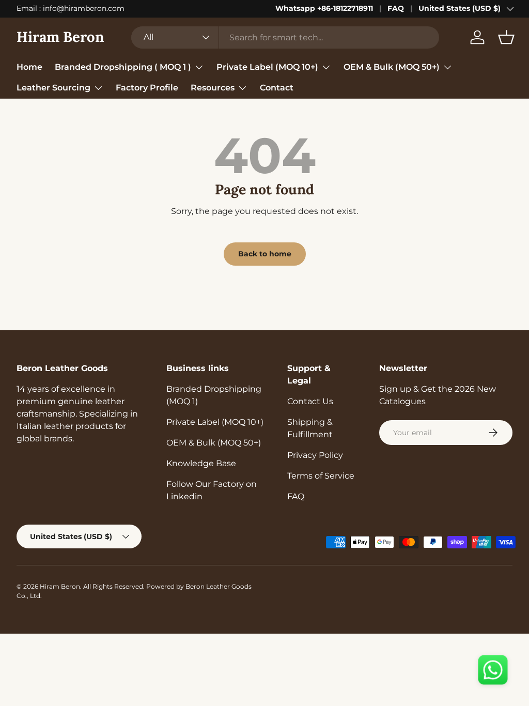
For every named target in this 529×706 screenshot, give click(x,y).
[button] (506, 37)
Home (29, 67)
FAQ (395, 8)
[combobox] (285, 37)
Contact (276, 88)
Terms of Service (320, 476)
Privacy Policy (315, 455)
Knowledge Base (201, 463)
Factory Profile (147, 88)
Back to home (264, 253)
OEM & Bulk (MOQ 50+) (213, 443)
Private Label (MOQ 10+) (214, 422)
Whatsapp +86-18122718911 (324, 8)
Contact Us (310, 401)
